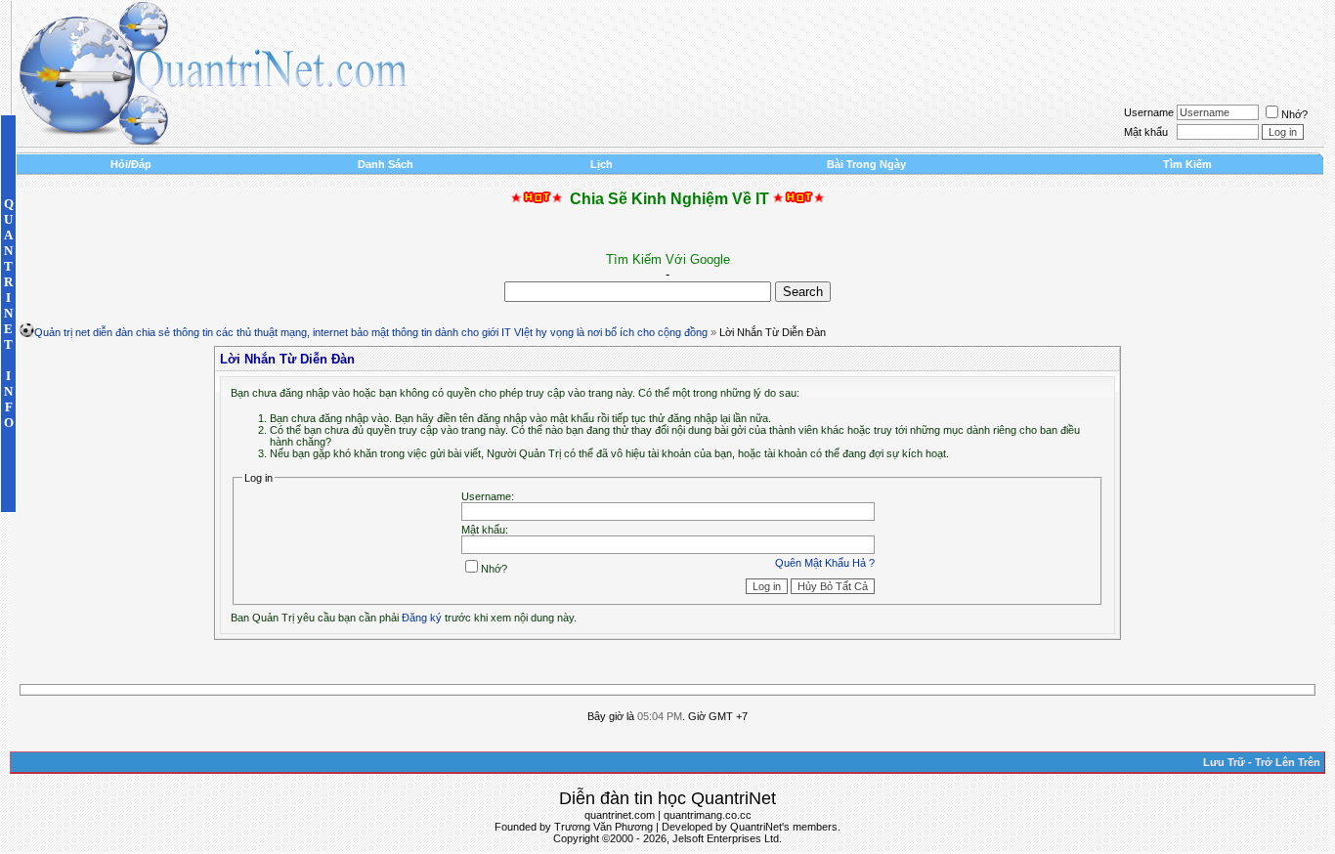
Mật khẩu (1146, 132)
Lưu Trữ (1224, 762)
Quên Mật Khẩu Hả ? (825, 563)
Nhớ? (1294, 114)
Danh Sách (385, 164)
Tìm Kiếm (1187, 164)
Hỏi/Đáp (130, 164)
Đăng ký (422, 617)
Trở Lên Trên (1287, 762)
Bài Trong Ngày (866, 164)
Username (1149, 112)
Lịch (601, 164)
